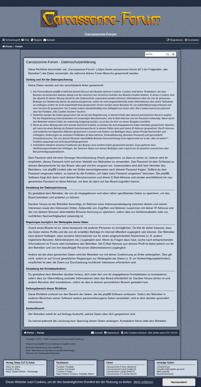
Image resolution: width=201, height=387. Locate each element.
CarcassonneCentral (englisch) (121, 369)
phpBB (40, 344)
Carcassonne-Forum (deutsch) (121, 367)
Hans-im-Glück (13, 367)
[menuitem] (25, 40)
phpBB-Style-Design (66, 350)
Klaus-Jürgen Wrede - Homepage (22, 371)
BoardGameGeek (165, 374)
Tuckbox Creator (64, 371)
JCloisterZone (163, 367)
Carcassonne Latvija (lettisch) (120, 371)
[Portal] (100, 18)
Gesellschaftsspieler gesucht (170, 369)
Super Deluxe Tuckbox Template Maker (75, 374)
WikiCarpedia (163, 371)
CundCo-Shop (12, 369)
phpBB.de (57, 347)
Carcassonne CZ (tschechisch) (121, 374)
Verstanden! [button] (179, 382)
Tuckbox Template (65, 367)
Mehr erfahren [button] (143, 382)
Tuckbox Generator (65, 369)
